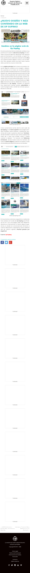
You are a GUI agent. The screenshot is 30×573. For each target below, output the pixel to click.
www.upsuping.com (15, 124)
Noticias (2, 15)
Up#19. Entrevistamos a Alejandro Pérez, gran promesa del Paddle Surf (8, 529)
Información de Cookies (15, 554)
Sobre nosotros (15, 561)
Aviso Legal (15, 551)
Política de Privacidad (15, 553)
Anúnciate (15, 556)
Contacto (15, 559)
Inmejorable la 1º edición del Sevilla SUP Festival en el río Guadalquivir (22, 529)
